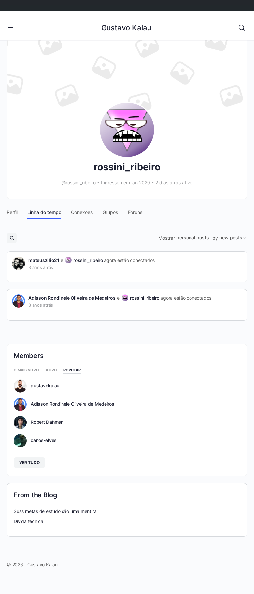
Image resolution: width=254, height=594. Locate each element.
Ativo (51, 370)
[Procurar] (242, 27)
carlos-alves (44, 440)
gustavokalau (45, 385)
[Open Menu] (11, 27)
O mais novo (26, 370)
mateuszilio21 (43, 260)
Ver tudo (29, 462)
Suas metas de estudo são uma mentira (55, 511)
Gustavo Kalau (126, 28)
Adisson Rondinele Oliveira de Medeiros (72, 298)
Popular (72, 370)
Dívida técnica (28, 521)
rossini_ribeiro (88, 260)
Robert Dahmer (47, 422)
